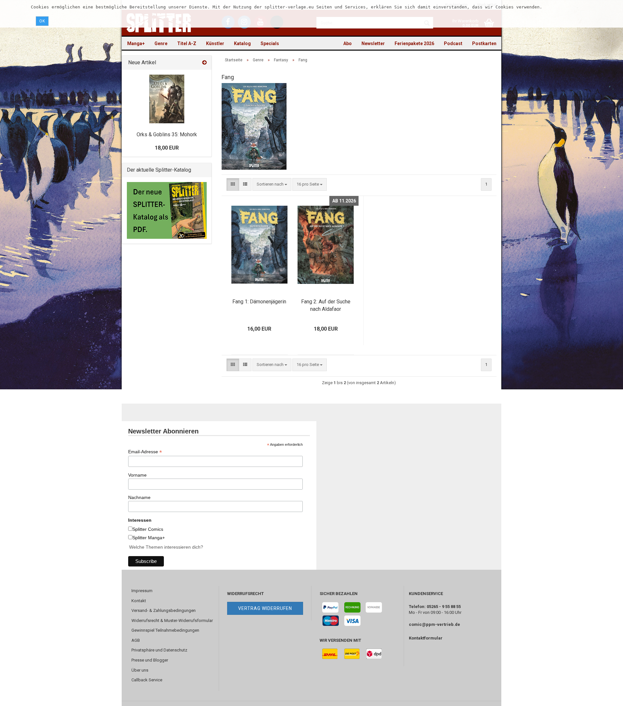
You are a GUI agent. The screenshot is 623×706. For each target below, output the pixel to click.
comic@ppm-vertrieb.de (434, 624)
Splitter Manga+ (148, 537)
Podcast (453, 43)
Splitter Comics (147, 529)
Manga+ (136, 43)
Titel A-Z (186, 43)
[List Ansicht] (245, 184)
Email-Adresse (145, 452)
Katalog (242, 43)
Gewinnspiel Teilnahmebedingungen (165, 630)
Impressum (142, 590)
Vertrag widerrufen (265, 608)
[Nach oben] (605, 696)
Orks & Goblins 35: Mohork (167, 134)
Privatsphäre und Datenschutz (159, 650)
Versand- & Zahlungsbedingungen (163, 610)
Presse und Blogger (149, 660)
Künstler (215, 43)
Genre (160, 43)
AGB (135, 640)
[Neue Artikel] (204, 63)
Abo (347, 43)
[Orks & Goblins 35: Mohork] (166, 99)
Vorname (137, 475)
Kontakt (138, 600)
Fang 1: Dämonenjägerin (259, 301)
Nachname (139, 497)
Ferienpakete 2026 (414, 43)
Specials (270, 43)
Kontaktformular (426, 638)
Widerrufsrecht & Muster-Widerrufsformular (172, 620)
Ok (42, 21)
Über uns (139, 670)
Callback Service (146, 679)
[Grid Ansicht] (232, 184)
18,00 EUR (167, 148)
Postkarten (484, 43)
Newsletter (373, 43)
